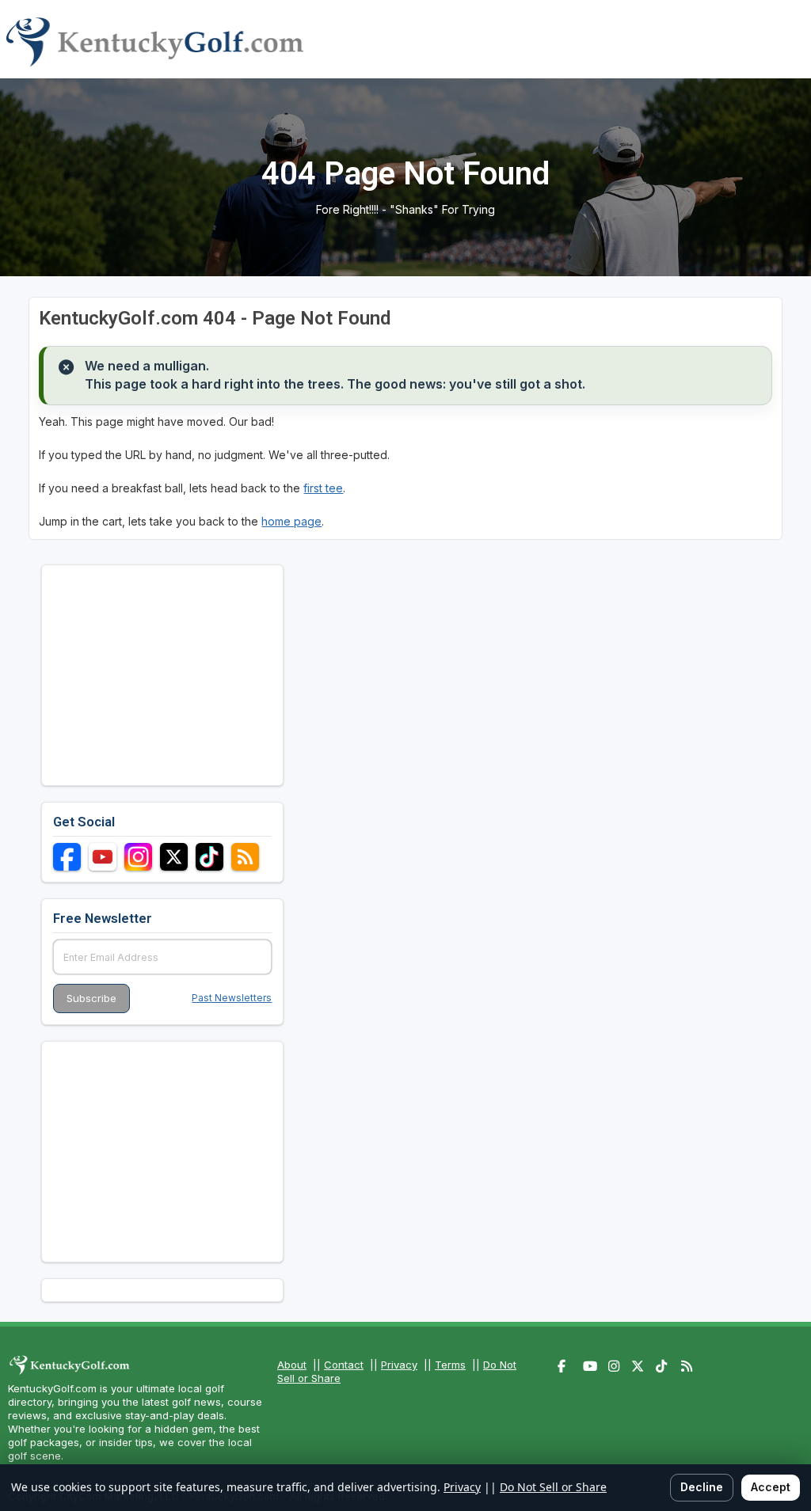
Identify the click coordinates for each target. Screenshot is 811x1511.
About (292, 1364)
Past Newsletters (232, 998)
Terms (450, 1364)
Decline (701, 1487)
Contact (344, 1364)
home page (291, 521)
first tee (323, 488)
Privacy (399, 1364)
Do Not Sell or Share (553, 1486)
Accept (770, 1487)
